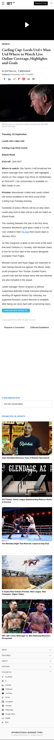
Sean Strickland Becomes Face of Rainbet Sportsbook (25, 458)
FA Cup (25, 232)
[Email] (28, 79)
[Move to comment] (33, 79)
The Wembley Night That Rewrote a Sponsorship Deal (25, 543)
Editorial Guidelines (39, 327)
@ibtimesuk (25, 71)
